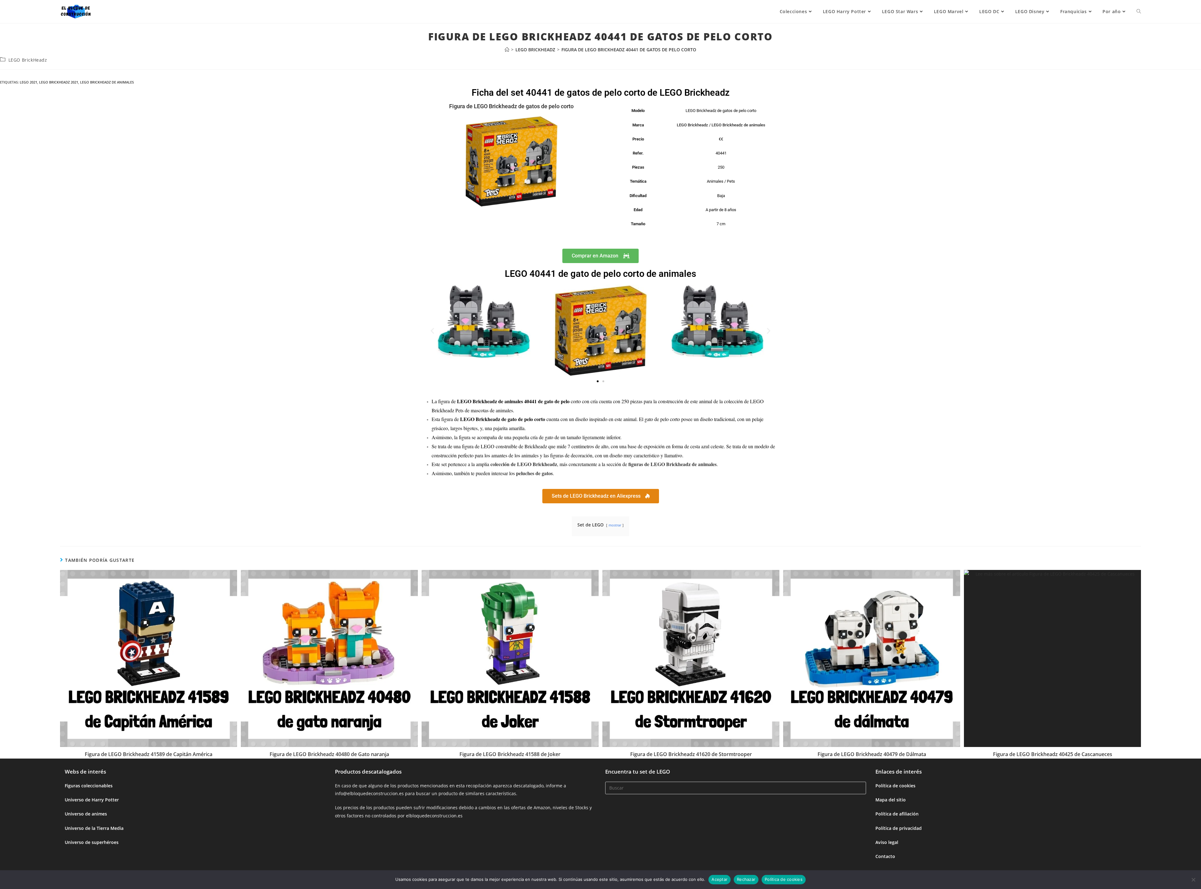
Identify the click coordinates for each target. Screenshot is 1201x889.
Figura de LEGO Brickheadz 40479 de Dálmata (872, 754)
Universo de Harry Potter (92, 800)
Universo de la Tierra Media (94, 828)
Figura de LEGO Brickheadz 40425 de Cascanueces (1052, 754)
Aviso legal (886, 842)
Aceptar (719, 879)
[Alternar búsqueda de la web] (1139, 11)
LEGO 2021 (28, 82)
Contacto (885, 856)
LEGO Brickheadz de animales (107, 82)
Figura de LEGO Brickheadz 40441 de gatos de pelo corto (628, 50)
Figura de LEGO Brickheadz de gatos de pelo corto (511, 106)
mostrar (615, 525)
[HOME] (507, 50)
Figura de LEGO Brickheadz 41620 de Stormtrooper (691, 754)
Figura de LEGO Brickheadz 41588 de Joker (509, 754)
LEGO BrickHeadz (27, 60)
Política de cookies (895, 786)
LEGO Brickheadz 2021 (58, 82)
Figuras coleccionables (89, 786)
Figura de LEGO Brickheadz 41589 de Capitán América (148, 754)
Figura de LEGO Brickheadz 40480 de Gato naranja (329, 754)
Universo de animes (86, 814)
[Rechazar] (1193, 879)
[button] (432, 330)
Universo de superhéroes (92, 842)
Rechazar (746, 879)
